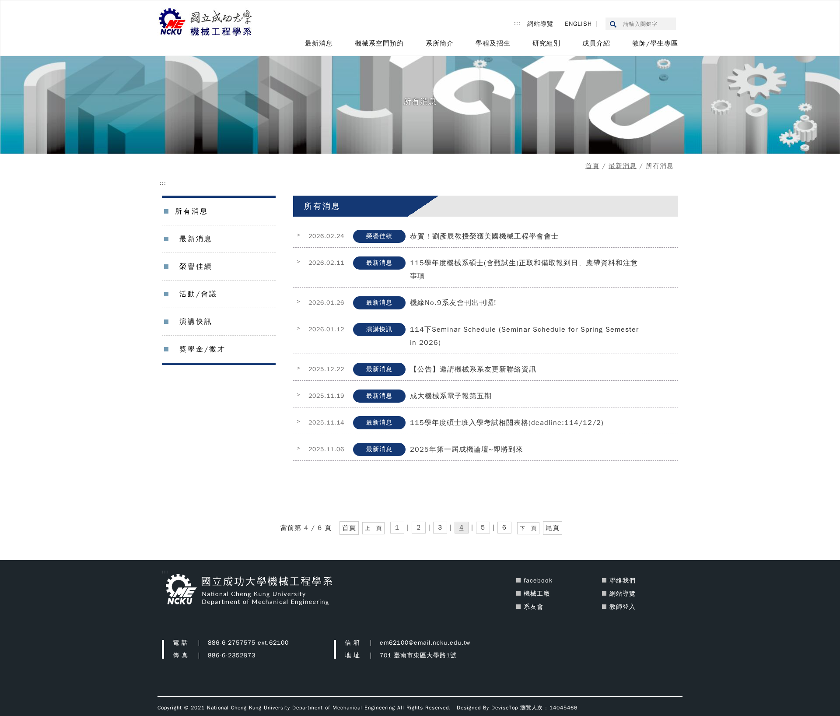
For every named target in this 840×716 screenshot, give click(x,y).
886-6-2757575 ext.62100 (248, 642)
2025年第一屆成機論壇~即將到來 (466, 449)
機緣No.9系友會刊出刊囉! (453, 302)
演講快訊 (196, 321)
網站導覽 (540, 24)
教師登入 (622, 607)
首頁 (592, 166)
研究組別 (546, 43)
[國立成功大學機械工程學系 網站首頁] (206, 22)
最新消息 (319, 43)
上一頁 (373, 528)
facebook (538, 580)
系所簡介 (440, 43)
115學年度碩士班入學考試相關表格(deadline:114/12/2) (507, 422)
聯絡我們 (622, 580)
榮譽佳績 (196, 266)
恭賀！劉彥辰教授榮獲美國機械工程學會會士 (484, 236)
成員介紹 (596, 43)
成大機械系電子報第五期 (451, 396)
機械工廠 (537, 593)
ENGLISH (578, 24)
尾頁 (553, 528)
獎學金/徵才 (202, 349)
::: (517, 23)
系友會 (533, 607)
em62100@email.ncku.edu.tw (425, 642)
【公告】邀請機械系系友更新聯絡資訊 (473, 369)
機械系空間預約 (379, 43)
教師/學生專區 (655, 43)
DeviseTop (504, 707)
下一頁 (528, 528)
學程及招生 (493, 43)
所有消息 (191, 211)
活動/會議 (198, 294)
